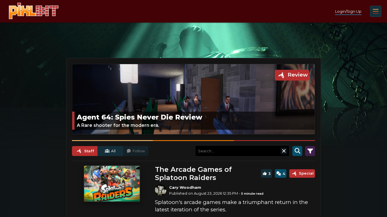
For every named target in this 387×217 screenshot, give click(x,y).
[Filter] (310, 151)
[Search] (297, 151)
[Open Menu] (375, 11)
